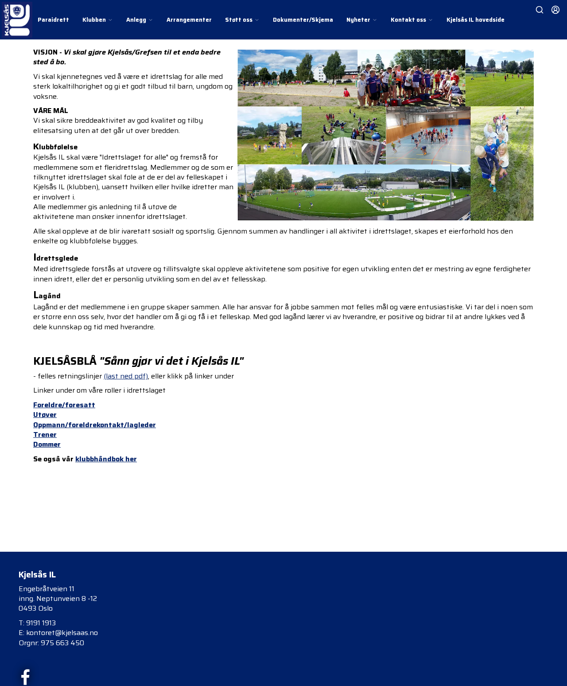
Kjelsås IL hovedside (476, 19)
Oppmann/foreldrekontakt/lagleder (94, 424)
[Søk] (540, 10)
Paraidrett (53, 19)
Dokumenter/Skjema (303, 19)
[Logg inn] (555, 10)
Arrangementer (189, 19)
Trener (45, 434)
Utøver (45, 414)
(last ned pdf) (126, 376)
